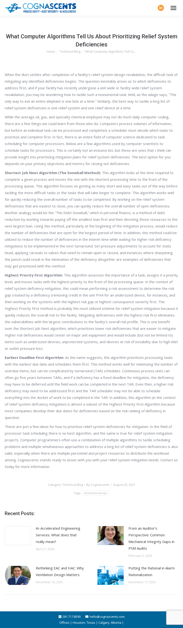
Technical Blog (72, 484)
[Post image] (18, 535)
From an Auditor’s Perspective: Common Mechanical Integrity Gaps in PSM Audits (151, 538)
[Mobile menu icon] (173, 8)
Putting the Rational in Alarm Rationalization (151, 571)
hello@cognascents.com (107, 616)
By (98, 484)
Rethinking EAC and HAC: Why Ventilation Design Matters (60, 571)
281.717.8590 (71, 616)
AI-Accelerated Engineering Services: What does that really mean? (58, 535)
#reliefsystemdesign (95, 493)
